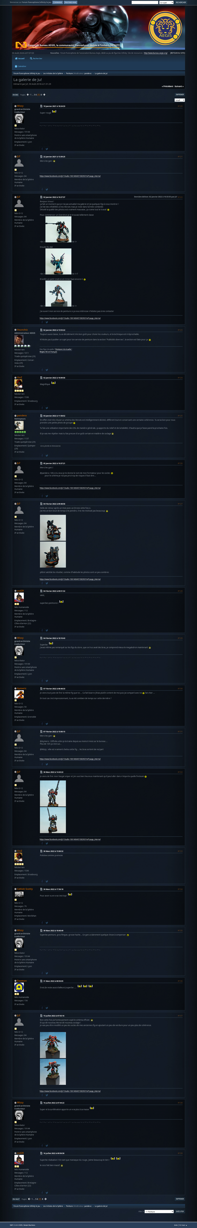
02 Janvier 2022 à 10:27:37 (54, 197)
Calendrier (22, 66)
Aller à (141, 1211)
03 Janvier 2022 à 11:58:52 (54, 416)
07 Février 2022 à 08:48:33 (54, 688)
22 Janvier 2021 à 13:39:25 (54, 156)
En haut (16, 1199)
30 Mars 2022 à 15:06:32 (53, 851)
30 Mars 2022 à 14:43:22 (53, 772)
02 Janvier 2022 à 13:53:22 (54, 330)
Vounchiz (22, 329)
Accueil (21, 58)
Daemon (22, 980)
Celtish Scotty (25, 888)
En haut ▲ (183, 1225)
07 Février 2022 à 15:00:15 (54, 731)
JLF (18, 156)
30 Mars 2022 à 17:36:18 (53, 889)
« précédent (167, 86)
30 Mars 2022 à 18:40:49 (53, 930)
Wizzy (20, 105)
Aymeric (21, 688)
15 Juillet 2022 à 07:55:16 (53, 1015)
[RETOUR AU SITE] (177, 53)
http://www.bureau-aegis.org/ (155, 53)
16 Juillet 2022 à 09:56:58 (53, 1153)
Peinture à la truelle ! (63, 349)
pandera (87, 73)
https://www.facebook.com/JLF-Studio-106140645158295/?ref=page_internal (70, 176)
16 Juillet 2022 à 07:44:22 (53, 1103)
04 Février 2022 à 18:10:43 (54, 638)
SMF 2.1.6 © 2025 (16, 1225)
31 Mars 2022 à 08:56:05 (53, 981)
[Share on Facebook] (42, 149)
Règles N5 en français (48, 352)
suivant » (179, 86)
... (33, 94)
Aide (176, 1225)
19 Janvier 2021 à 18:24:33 (54, 106)
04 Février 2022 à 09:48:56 (54, 504)
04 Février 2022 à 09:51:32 (54, 591)
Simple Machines (29, 1225)
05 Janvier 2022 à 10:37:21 (54, 463)
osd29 (20, 590)
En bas (15, 95)
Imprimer (180, 94)
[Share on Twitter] (46, 149)
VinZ (19, 377)
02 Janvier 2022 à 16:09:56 (54, 378)
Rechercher (37, 58)
